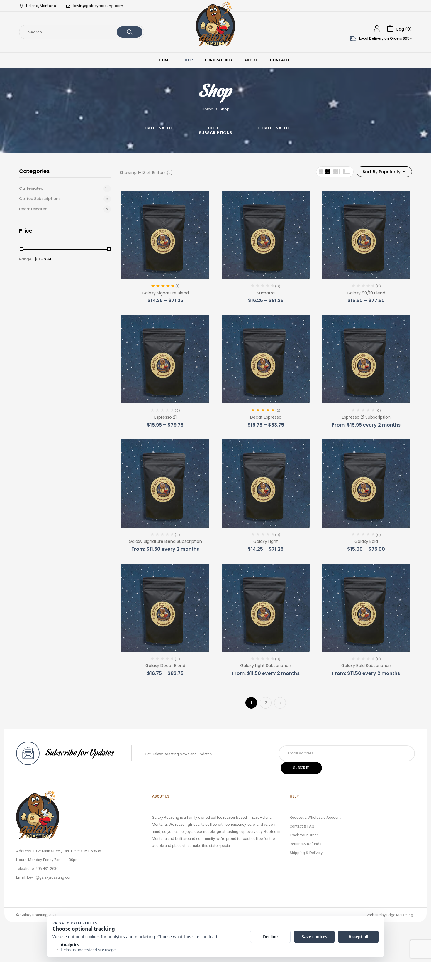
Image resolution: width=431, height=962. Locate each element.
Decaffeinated (272, 128)
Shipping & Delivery (306, 852)
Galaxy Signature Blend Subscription (165, 541)
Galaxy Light (265, 541)
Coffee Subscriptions (215, 131)
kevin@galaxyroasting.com (98, 5)
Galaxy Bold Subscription (366, 665)
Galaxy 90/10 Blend (366, 293)
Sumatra (266, 293)
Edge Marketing (399, 915)
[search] (129, 32)
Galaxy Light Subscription (265, 665)
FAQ (310, 826)
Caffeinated (158, 128)
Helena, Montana (41, 5)
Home (207, 109)
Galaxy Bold (366, 541)
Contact (296, 826)
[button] (399, 28)
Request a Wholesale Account (315, 817)
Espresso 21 (165, 417)
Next (280, 703)
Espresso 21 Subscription (366, 417)
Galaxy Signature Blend (165, 293)
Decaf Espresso (265, 417)
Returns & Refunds (305, 844)
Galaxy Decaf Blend (165, 665)
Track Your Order (304, 835)
